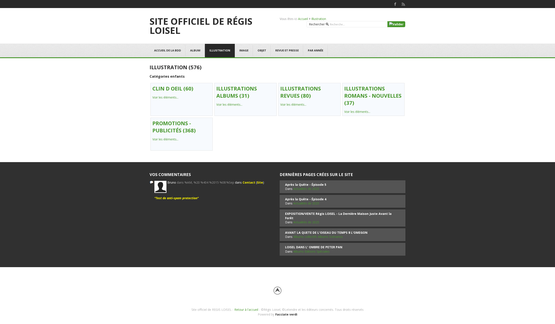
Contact (249, 182)
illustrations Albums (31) (236, 92)
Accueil (303, 19)
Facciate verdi (286, 314)
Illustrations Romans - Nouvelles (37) (373, 95)
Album (195, 50)
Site (260, 182)
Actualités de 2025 (306, 189)
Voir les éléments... (165, 97)
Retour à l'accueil (246, 310)
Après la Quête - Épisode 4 (305, 199)
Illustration (318, 19)
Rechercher (317, 24)
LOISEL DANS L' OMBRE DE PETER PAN (313, 247)
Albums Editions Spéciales (311, 251)
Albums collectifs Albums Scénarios (318, 237)
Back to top (277, 290)
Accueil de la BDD (167, 50)
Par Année (315, 50)
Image (243, 50)
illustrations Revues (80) (300, 92)
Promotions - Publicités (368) (174, 127)
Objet (262, 50)
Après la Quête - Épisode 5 (305, 185)
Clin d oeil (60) (172, 88)
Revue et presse (287, 50)
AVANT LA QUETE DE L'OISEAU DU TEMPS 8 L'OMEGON (326, 232)
